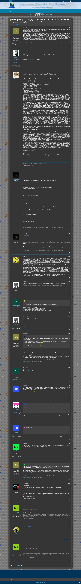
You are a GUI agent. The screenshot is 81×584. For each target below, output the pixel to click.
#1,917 (69, 483)
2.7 (33, 14)
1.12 (57, 14)
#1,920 (69, 543)
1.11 (54, 14)
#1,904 (69, 171)
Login (63, 1)
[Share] (70, 24)
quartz (55, 198)
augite (51, 198)
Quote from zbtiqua (28, 404)
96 (17, 24)
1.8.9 (48, 14)
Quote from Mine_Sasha (29, 336)
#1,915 (69, 443)
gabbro (31, 206)
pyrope (40, 206)
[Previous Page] (10, 24)
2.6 (31, 14)
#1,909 (69, 316)
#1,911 (69, 367)
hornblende (40, 198)
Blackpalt (30, 165)
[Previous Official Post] (65, 539)
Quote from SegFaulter (29, 300)
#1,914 (69, 424)
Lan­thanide (25, 241)
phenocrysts (62, 198)
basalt (27, 206)
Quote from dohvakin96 (29, 464)
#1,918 (69, 504)
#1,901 (69, 27)
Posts (12, 42)
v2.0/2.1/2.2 (25, 14)
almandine (36, 206)
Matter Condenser (49, 414)
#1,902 (69, 49)
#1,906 (69, 256)
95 (15, 24)
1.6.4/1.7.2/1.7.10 (44, 14)
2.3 (28, 14)
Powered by (40, 582)
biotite (45, 198)
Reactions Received (14, 62)
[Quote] (69, 46)
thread (41, 506)
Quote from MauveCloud (29, 427)
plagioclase (30, 198)
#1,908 (69, 298)
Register (67, 1)
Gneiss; (24, 203)
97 (18, 24)
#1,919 (69, 526)
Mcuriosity (31, 498)
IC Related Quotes (26, 43)
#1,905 (69, 233)
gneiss (32, 212)
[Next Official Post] (67, 539)
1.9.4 (50, 14)
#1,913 (69, 401)
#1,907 (69, 281)
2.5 (30, 14)
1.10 (52, 14)
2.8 (35, 14)
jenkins (44, 13)
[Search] (70, 1)
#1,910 (69, 333)
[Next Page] (20, 24)
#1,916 (69, 461)
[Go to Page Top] (79, 583)
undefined (24, 199)
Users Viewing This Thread (14, 572)
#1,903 (69, 71)
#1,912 (69, 385)
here (31, 416)
